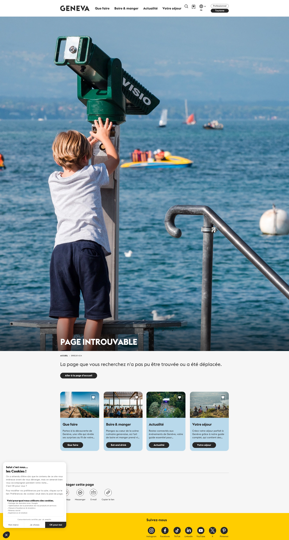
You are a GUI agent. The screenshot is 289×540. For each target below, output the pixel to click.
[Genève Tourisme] (75, 8)
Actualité (156, 424)
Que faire (70, 424)
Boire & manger (118, 424)
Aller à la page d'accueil (78, 375)
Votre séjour (202, 424)
